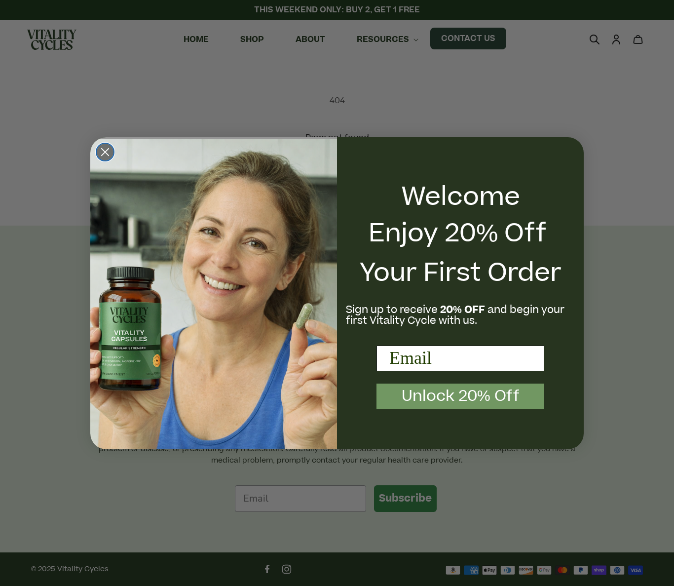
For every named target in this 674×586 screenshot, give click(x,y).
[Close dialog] (105, 152)
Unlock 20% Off (461, 396)
